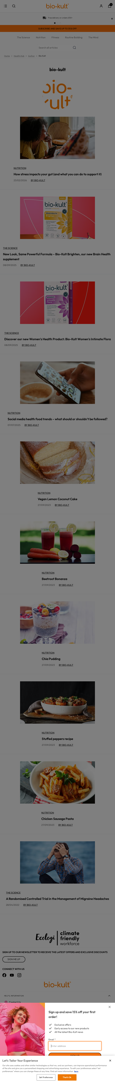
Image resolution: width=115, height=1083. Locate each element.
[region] (57, 1069)
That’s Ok (67, 1077)
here (76, 1071)
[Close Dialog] (109, 1007)
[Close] (110, 1060)
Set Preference (46, 1077)
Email (52, 1039)
